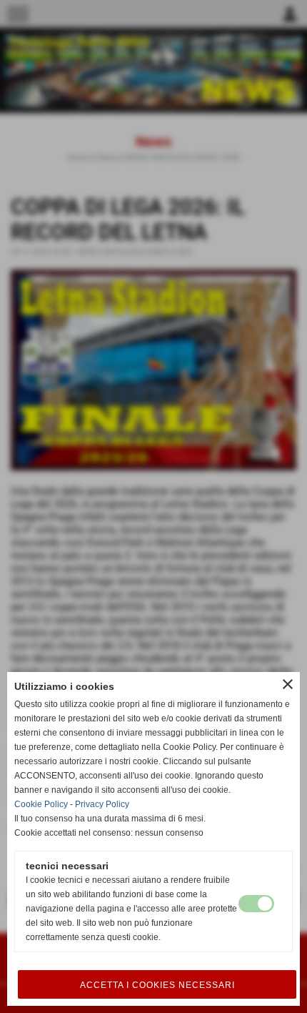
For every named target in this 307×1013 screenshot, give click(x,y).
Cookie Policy (41, 804)
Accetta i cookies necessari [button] (157, 985)
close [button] (287, 684)
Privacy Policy (102, 804)
